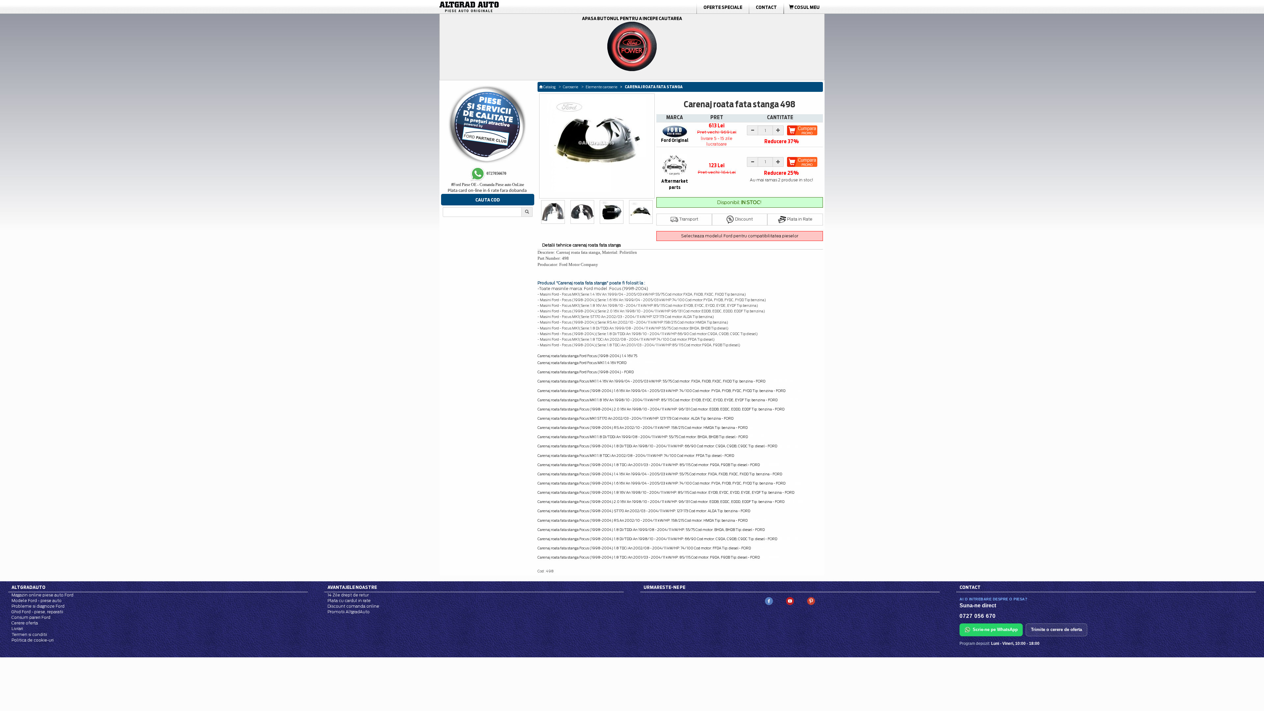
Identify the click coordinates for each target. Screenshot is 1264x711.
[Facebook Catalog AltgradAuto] (769, 600)
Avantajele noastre (352, 587)
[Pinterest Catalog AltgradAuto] (811, 600)
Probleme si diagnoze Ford (38, 606)
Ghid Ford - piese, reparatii (37, 611)
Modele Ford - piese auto (37, 600)
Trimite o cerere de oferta (1056, 629)
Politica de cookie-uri (33, 640)
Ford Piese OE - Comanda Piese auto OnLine (487, 184)
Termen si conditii (29, 634)
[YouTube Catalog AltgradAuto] (790, 600)
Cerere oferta (25, 622)
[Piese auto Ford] (500, 6)
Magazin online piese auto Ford (42, 594)
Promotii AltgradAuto (349, 611)
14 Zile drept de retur (348, 594)
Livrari (17, 628)
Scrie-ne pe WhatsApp (995, 629)
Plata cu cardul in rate (349, 600)
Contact (766, 7)
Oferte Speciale (722, 7)
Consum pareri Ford (31, 617)
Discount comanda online (353, 606)
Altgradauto (28, 587)
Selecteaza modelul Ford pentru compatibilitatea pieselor (739, 235)
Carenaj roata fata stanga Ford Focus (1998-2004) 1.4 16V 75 (587, 356)
